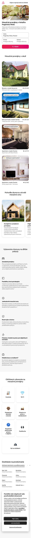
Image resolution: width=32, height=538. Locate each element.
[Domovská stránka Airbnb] (3, 2)
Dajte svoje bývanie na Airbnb (19, 3)
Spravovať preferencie (15, 527)
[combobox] (15, 36)
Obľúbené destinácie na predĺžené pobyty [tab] (13, 465)
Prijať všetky (15, 519)
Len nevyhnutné (15, 523)
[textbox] (8, 42)
